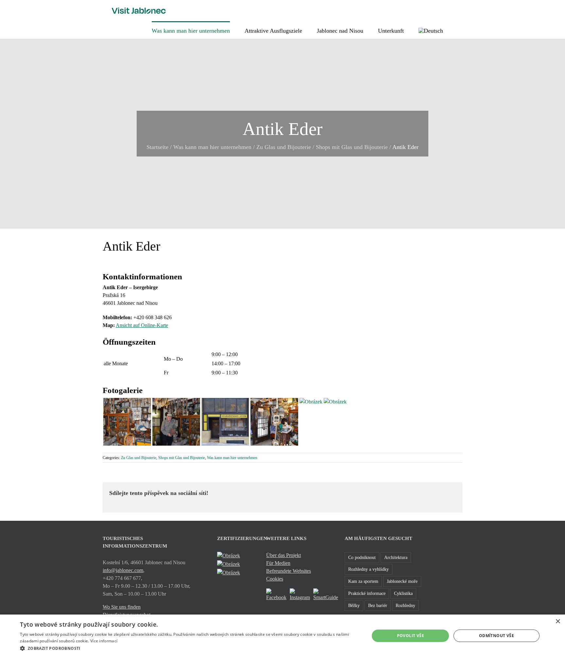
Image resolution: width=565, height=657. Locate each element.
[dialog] (282, 636)
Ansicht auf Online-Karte (142, 325)
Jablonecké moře (402, 581)
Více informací (103, 641)
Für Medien (278, 563)
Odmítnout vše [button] (496, 635)
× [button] (557, 621)
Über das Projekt (283, 555)
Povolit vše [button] (410, 635)
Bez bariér (377, 605)
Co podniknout (362, 557)
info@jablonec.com (123, 570)
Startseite (157, 147)
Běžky (354, 605)
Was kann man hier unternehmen (212, 147)
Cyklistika (403, 593)
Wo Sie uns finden (122, 607)
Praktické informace (366, 593)
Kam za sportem (363, 581)
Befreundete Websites (288, 571)
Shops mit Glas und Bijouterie (352, 147)
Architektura (395, 557)
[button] (460, 30)
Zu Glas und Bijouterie (283, 147)
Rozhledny (405, 605)
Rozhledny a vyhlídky (368, 569)
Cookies (274, 579)
